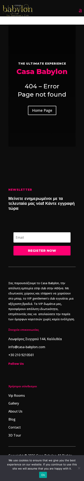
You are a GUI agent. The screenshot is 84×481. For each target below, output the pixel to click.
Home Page (42, 110)
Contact (14, 427)
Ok (43, 474)
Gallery (13, 403)
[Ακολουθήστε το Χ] (44, 373)
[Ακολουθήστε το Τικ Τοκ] (20, 373)
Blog (11, 419)
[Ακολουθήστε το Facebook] (28, 373)
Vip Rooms (16, 395)
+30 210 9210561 (21, 355)
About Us (15, 411)
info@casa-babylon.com (26, 347)
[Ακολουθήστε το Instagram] (11, 373)
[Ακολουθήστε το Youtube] (36, 373)
